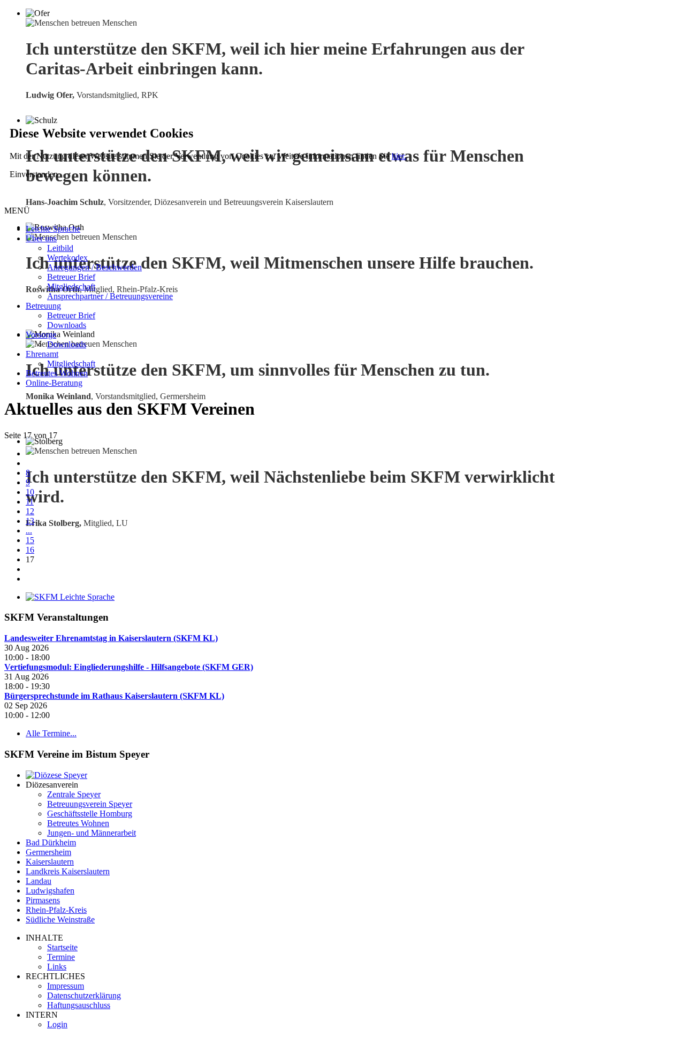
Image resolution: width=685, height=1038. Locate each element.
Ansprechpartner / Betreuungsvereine (110, 296)
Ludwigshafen (50, 890)
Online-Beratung (54, 382)
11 (30, 501)
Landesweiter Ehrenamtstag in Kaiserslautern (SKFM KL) (111, 638)
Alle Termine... (51, 733)
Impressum (65, 985)
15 (30, 540)
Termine (61, 956)
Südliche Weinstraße (60, 919)
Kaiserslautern (50, 861)
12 (30, 511)
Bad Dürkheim (51, 842)
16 (30, 549)
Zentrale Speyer (74, 794)
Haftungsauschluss (78, 1005)
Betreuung (43, 305)
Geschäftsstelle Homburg (89, 813)
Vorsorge (41, 334)
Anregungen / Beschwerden (94, 267)
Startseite (62, 947)
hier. (399, 156)
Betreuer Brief (71, 276)
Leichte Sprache (53, 228)
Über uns (41, 238)
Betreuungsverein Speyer (89, 803)
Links (56, 966)
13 (30, 520)
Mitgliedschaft (71, 286)
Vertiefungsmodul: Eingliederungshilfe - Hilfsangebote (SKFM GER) (128, 666)
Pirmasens (43, 900)
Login (57, 1024)
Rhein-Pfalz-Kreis (56, 909)
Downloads (66, 325)
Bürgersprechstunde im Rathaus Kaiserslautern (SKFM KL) (114, 695)
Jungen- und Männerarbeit (91, 832)
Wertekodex (67, 257)
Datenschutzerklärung (84, 995)
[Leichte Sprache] (70, 596)
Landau (38, 881)
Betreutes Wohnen (57, 373)
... (29, 530)
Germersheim (48, 852)
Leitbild (60, 248)
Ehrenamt (42, 353)
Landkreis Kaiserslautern (68, 871)
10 (30, 492)
